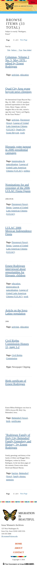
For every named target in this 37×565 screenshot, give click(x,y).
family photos (19, 476)
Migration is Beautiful (19, 6)
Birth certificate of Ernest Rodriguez (15, 382)
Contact (18, 552)
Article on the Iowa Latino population (16, 312)
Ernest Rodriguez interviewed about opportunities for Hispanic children (15, 270)
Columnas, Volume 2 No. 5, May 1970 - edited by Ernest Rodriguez (17, 61)
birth (8, 421)
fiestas (9, 207)
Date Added (27, 50)
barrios (15, 473)
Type (20, 50)
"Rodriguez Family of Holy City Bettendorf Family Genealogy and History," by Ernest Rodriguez (18, 441)
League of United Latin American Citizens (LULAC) (17, 126)
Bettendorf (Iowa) (20, 418)
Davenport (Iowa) (20, 204)
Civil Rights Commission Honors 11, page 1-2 (17, 344)
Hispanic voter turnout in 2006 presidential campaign (18, 149)
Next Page (23, 40)
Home (18, 543)
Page (8, 40)
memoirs (10, 479)
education (24, 75)
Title (8, 50)
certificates (16, 421)
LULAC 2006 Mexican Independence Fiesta (18, 231)
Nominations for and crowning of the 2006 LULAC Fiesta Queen (17, 188)
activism (15, 75)
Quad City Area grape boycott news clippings (18, 90)
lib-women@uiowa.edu (9, 536)
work (22, 133)
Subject (14, 50)
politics (27, 171)
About (18, 548)
